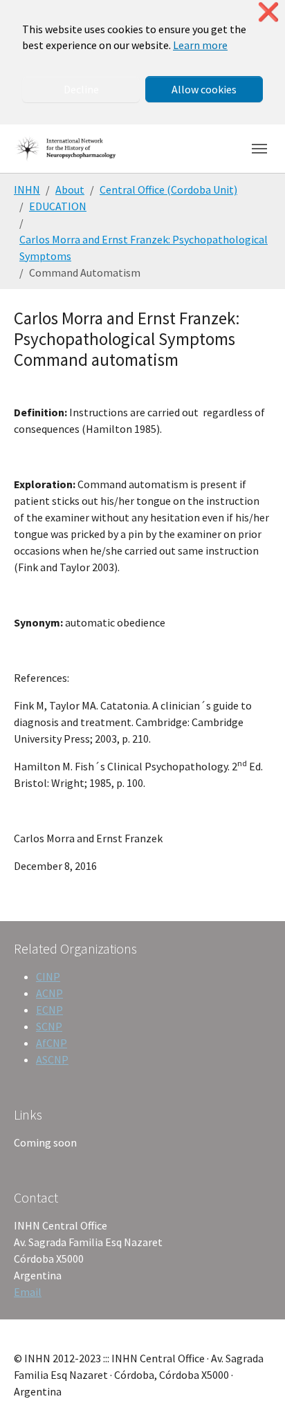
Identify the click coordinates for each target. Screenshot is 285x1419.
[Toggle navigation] (259, 148)
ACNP (49, 993)
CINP (48, 976)
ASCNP (52, 1059)
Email (28, 1292)
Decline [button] (81, 89)
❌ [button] (268, 12)
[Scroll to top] (254, 1388)
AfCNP (51, 1043)
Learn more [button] (200, 45)
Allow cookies (204, 89)
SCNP (49, 1026)
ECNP (49, 1010)
